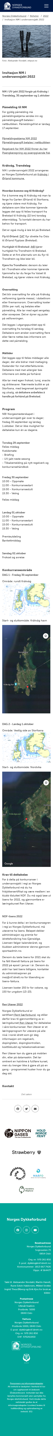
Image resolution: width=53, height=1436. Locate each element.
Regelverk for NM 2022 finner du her (25, 149)
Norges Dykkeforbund (14, 16)
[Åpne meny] (47, 6)
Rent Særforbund (25, 1015)
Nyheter (34, 16)
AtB (33, 246)
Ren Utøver (26, 1023)
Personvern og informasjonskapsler (26, 1383)
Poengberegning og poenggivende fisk (26, 153)
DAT (22, 236)
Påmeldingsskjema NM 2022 (19, 138)
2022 (45, 16)
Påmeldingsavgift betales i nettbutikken (26, 142)
